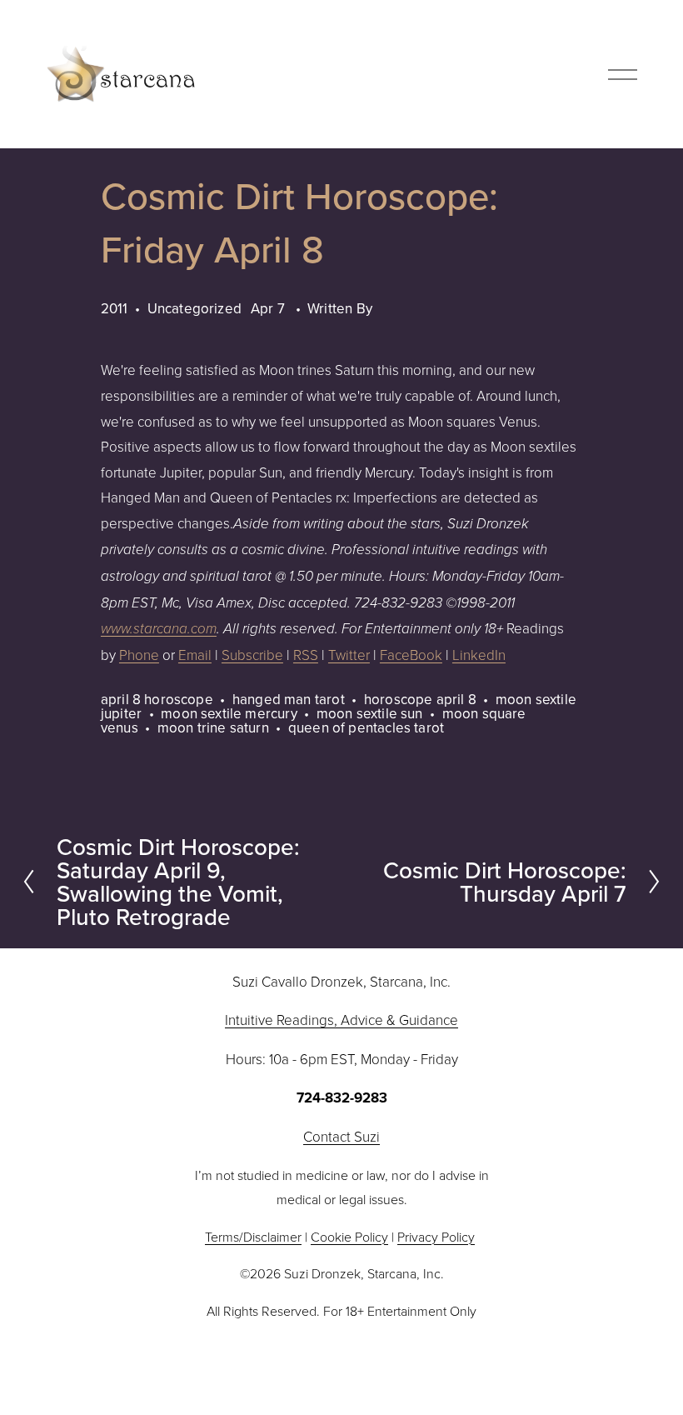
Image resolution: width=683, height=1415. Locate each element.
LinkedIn (479, 654)
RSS (305, 654)
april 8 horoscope (157, 699)
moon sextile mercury (229, 713)
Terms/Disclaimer (253, 1237)
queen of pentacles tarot (366, 728)
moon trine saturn (213, 728)
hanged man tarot (288, 699)
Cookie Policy (349, 1237)
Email (195, 654)
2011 (114, 308)
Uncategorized (194, 308)
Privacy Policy (436, 1237)
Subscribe (252, 654)
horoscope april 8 (420, 699)
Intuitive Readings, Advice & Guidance (341, 1019)
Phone (139, 654)
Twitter (349, 654)
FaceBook (411, 654)
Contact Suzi (341, 1136)
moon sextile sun (370, 713)
